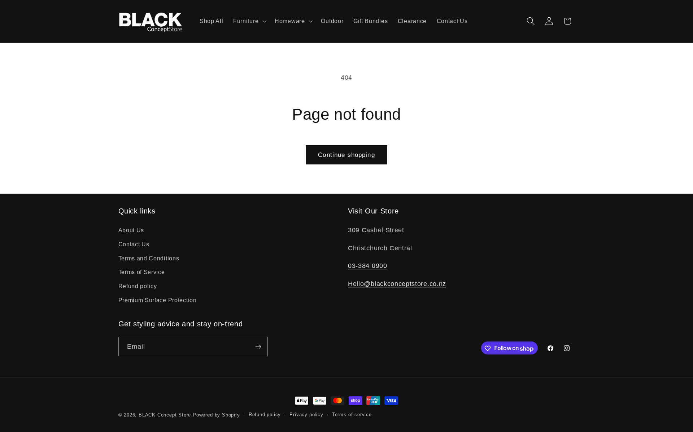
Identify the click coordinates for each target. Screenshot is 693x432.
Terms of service (352, 415)
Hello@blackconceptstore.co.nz (397, 283)
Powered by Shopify (216, 415)
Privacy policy (306, 415)
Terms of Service (141, 272)
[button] (249, 21)
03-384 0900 (367, 265)
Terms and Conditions (148, 258)
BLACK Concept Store (165, 415)
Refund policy (137, 286)
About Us (131, 229)
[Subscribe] (258, 347)
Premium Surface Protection (157, 299)
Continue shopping (346, 154)
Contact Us (133, 244)
